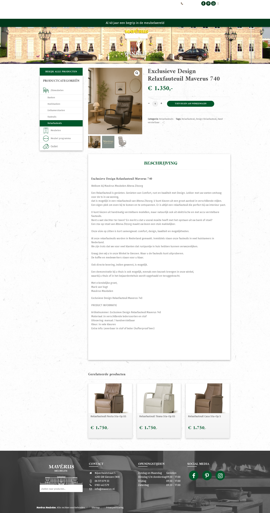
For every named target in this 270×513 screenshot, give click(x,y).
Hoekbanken (54, 104)
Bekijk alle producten (61, 71)
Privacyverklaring (115, 507)
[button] (137, 73)
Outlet (54, 146)
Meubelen (56, 130)
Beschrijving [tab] (161, 163)
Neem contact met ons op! (165, 3)
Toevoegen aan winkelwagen (190, 103)
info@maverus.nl (105, 488)
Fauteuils (52, 116)
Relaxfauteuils (166, 119)
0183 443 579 (102, 485)
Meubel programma (61, 138)
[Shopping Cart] (228, 11)
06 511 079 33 (102, 481)
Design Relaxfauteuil (206, 119)
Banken (51, 97)
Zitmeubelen (57, 90)
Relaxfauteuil (188, 119)
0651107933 (189, 3)
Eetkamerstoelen (56, 110)
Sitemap (96, 507)
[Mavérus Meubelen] (66, 10)
